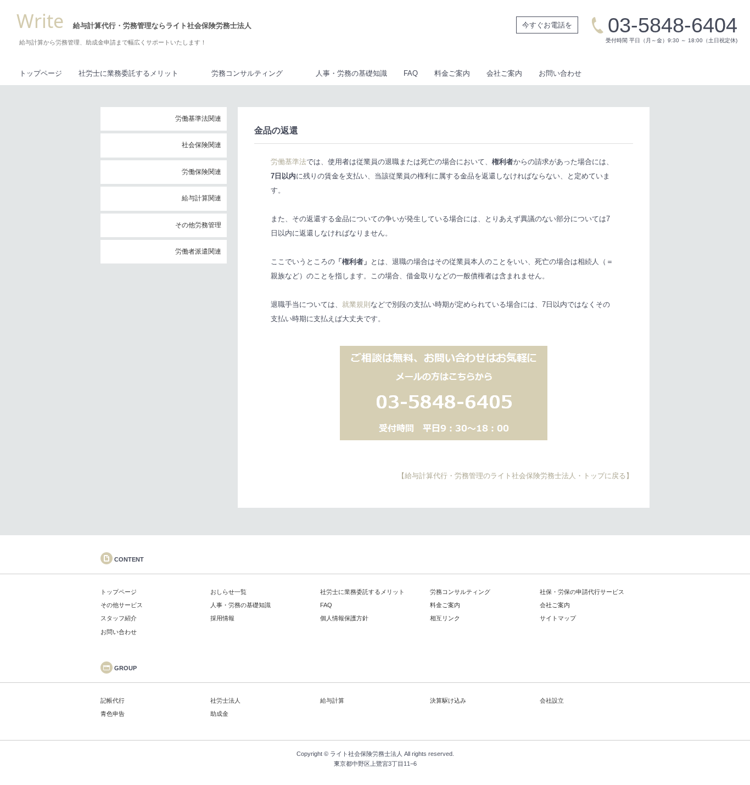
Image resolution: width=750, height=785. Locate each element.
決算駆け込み (448, 700)
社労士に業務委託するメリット (128, 73)
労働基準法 (288, 162)
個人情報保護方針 (344, 618)
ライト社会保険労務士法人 (366, 753)
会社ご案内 (504, 73)
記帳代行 (112, 700)
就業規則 (356, 304)
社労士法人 (225, 700)
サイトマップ (558, 618)
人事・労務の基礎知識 (351, 73)
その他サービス (121, 605)
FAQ (411, 73)
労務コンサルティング (247, 73)
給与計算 (332, 700)
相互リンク (445, 618)
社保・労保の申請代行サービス (582, 591)
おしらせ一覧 (228, 591)
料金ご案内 (452, 73)
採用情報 (222, 618)
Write (40, 20)
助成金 (219, 713)
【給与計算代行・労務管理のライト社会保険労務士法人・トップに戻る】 (515, 476)
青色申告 (112, 713)
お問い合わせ (560, 73)
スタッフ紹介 (118, 618)
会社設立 (552, 700)
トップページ (40, 73)
